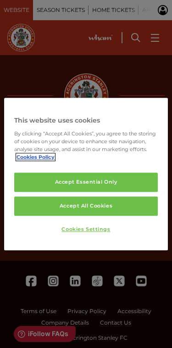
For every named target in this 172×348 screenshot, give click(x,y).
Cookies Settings (85, 229)
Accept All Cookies (86, 205)
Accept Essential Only (86, 182)
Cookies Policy (36, 157)
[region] (85, 174)
